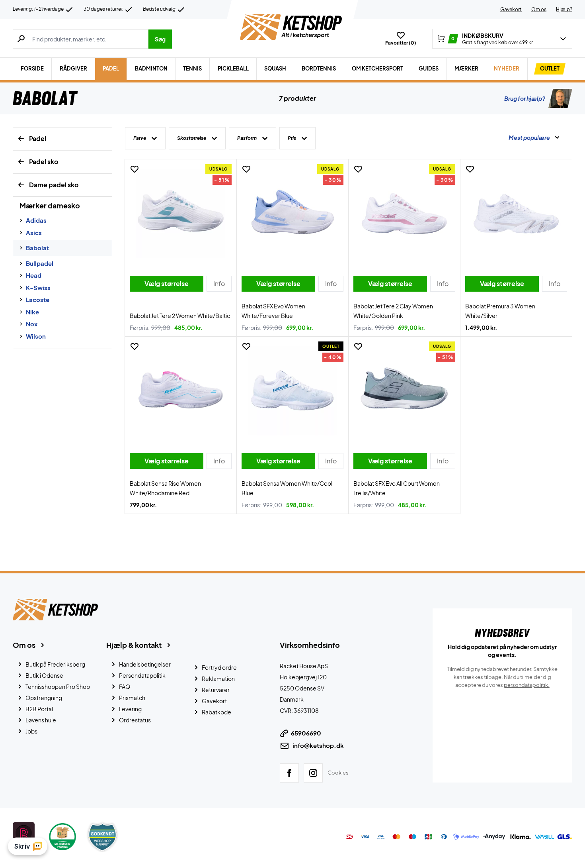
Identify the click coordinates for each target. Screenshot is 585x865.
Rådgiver (73, 68)
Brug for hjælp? (524, 98)
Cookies (338, 772)
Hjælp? (564, 9)
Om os (538, 9)
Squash (275, 68)
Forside (32, 68)
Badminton (151, 68)
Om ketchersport (377, 68)
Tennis (192, 68)
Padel (111, 68)
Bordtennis (319, 68)
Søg (160, 39)
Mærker (466, 68)
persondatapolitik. (527, 685)
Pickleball (233, 68)
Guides (429, 68)
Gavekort (511, 9)
